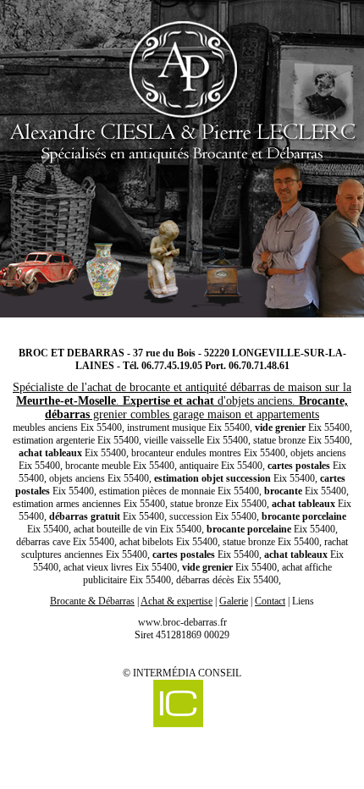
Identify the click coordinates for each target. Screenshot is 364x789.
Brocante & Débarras (92, 601)
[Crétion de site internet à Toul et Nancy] (178, 705)
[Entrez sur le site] (182, 165)
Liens (303, 601)
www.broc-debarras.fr (182, 622)
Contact (270, 601)
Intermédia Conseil (187, 673)
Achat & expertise (176, 601)
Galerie (233, 601)
